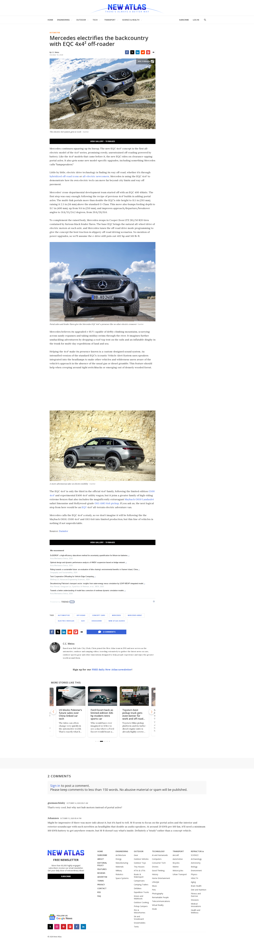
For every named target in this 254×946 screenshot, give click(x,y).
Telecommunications (161, 901)
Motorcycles (178, 870)
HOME (50, 20)
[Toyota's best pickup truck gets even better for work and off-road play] (134, 696)
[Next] (151, 711)
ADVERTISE (102, 877)
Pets (154, 889)
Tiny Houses (139, 866)
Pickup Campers (141, 906)
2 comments (109, 632)
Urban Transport (180, 874)
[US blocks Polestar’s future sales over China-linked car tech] (70, 696)
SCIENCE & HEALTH (130, 20)
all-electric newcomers (96, 176)
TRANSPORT (109, 20)
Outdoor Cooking (141, 902)
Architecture (121, 855)
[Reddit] (143, 52)
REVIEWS (101, 873)
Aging (193, 882)
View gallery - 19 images (102, 141)
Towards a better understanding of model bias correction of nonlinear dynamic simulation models (87, 590)
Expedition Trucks (141, 892)
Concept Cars (98, 615)
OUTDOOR (81, 20)
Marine (176, 866)
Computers (157, 859)
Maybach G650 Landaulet (139, 499)
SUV (83, 621)
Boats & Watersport (139, 875)
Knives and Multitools (138, 897)
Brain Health (196, 886)
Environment (196, 870)
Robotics (119, 874)
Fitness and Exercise (196, 894)
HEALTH (194, 878)
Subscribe (66, 876)
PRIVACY (101, 884)
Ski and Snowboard (139, 917)
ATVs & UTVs (139, 870)
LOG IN (196, 20)
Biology (194, 866)
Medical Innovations (196, 904)
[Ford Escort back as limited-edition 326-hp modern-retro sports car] (102, 696)
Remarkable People (160, 897)
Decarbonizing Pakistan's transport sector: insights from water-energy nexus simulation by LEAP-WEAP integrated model (96, 583)
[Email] (153, 52)
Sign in (55, 785)
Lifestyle (155, 882)
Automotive (55, 32)
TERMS (100, 880)
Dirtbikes (137, 888)
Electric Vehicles (66, 621)
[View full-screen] (152, 61)
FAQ (99, 896)
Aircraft (176, 855)
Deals (154, 909)
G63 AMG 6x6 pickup (107, 503)
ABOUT (100, 859)
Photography (157, 893)
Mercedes (116, 615)
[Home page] (127, 8)
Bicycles (176, 863)
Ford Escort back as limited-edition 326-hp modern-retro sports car (102, 714)
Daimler (63, 531)
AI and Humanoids (160, 855)
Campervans (139, 880)
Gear (136, 855)
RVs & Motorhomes (139, 911)
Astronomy (195, 863)
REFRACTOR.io (197, 851)
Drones (155, 866)
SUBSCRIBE (184, 20)
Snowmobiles (139, 923)
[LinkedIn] (138, 52)
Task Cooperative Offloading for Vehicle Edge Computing (72, 576)
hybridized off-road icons (64, 176)
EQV (84, 507)
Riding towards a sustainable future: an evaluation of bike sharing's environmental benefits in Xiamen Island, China (94, 569)
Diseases (195, 900)
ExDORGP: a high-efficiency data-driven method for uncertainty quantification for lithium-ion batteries (89, 555)
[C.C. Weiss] (55, 647)
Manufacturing (122, 863)
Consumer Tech (159, 863)
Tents (136, 926)
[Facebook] (127, 52)
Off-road (81, 615)
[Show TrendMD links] (154, 601)
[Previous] (53, 711)
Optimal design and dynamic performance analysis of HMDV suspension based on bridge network (87, 562)
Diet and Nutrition (198, 889)
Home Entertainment (161, 878)
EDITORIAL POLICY (102, 864)
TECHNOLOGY (158, 851)
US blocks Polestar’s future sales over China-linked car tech (70, 714)
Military (119, 870)
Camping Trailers (141, 884)
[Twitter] (132, 52)
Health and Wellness (195, 911)
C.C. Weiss (68, 643)
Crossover (97, 621)
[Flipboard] (148, 52)
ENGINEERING (63, 20)
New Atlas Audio (117, 621)
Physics (194, 874)
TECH (95, 20)
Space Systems (122, 878)
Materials (120, 866)
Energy (118, 859)
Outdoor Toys (140, 863)
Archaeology (196, 859)
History (155, 874)
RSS (99, 892)
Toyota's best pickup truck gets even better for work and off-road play (132, 715)
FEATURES (101, 869)
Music (154, 886)
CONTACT (101, 888)
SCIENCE (194, 855)
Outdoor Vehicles (141, 859)
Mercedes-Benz (135, 615)
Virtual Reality (158, 905)
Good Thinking (158, 870)
